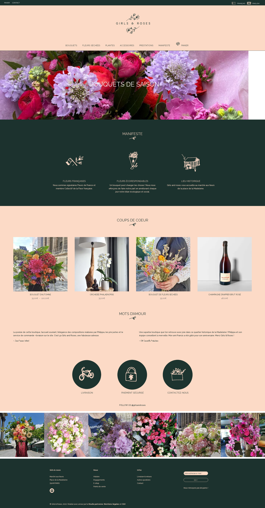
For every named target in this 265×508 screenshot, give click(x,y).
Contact (16, 3)
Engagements (99, 480)
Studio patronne (95, 504)
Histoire (96, 477)
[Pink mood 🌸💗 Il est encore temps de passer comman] (154, 435)
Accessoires (127, 46)
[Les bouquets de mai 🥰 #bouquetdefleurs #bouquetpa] (199, 435)
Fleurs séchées (91, 46)
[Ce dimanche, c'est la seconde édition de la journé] (22, 435)
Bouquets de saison (124, 84)
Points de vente (99, 487)
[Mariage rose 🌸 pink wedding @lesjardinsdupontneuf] (243, 435)
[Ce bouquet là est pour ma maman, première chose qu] (110, 435)
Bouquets (71, 46)
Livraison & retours (144, 477)
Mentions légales (111, 504)
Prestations (146, 46)
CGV (123, 504)
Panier (7, 3)
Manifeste (164, 46)
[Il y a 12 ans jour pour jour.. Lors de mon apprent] (66, 435)
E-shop (96, 483)
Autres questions (143, 480)
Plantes (110, 46)
